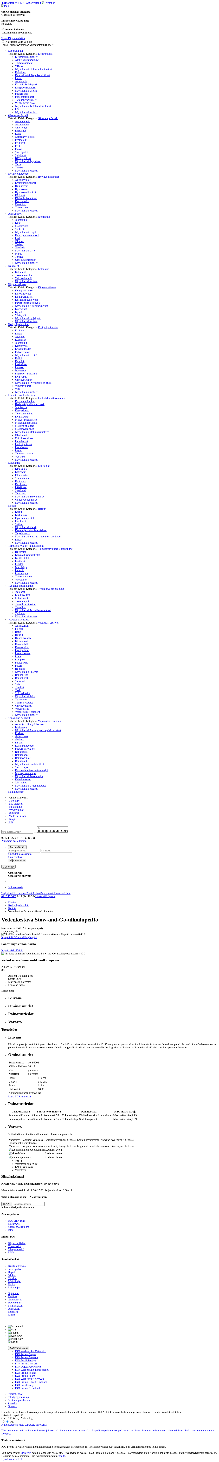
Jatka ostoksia (15, 887)
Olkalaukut (21, 435)
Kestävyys (14, 1223)
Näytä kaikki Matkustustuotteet (32, 432)
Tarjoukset (14, 800)
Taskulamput (22, 601)
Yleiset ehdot (15, 1393)
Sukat (18, 684)
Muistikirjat (21, 567)
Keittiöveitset (22, 345)
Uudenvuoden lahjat (26, 499)
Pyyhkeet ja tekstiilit (26, 373)
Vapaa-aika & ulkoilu (19, 717)
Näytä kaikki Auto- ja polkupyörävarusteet (38, 730)
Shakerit (19, 229)
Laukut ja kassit (23, 444)
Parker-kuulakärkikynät (27, 302)
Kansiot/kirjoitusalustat (27, 555)
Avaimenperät (22, 121)
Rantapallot (21, 751)
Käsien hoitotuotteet (26, 198)
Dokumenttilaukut (25, 401)
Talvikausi (20, 493)
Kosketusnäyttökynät (26, 299)
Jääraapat (20, 591)
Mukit (18, 253)
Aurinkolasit (21, 625)
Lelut (18, 133)
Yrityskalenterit (23, 278)
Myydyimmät (15, 809)
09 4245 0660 (8, 896)
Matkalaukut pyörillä (26, 422)
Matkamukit (21, 225)
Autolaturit (21, 81)
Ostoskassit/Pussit (24, 438)
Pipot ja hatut (22, 650)
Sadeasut (20, 681)
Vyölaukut (20, 456)
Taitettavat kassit (24, 453)
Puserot (19, 665)
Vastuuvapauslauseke (19, 1400)
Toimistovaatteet (24, 702)
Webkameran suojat (25, 102)
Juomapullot (14, 213)
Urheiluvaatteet (23, 705)
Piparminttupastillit (25, 518)
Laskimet (20, 561)
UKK (67, 893)
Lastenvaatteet (22, 653)
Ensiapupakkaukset (25, 182)
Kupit (18, 222)
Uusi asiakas (15, 857)
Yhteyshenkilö (16, 1249)
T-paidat (19, 687)
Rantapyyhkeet (23, 757)
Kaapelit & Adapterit (26, 84)
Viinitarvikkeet (23, 385)
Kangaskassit (22, 410)
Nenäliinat (20, 204)
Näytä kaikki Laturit (26, 90)
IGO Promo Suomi (19, 1348)
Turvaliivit (20, 607)
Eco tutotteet (15, 803)
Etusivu (12, 902)
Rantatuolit (21, 761)
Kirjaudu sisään (17, 860)
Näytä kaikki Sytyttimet (28, 161)
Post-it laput (21, 573)
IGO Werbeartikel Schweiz (29, 1378)
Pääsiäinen (21, 487)
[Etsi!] (35, 832)
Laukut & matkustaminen (22, 395)
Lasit (17, 238)
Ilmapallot (20, 130)
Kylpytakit (21, 376)
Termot (19, 256)
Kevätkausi (21, 484)
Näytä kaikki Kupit (25, 232)
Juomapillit (21, 342)
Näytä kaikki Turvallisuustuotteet (33, 610)
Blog (11, 1229)
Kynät (18, 312)
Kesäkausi (20, 481)
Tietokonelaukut (24, 413)
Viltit (17, 388)
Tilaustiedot (14, 1246)
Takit (18, 690)
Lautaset (19, 367)
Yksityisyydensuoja (18, 1397)
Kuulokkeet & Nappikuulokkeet (32, 75)
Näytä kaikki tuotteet (26, 112)
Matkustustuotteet (24, 425)
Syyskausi (20, 490)
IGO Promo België (25, 1354)
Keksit (18, 539)
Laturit (18, 78)
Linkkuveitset (22, 594)
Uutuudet (13, 812)
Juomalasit (14, 1308)
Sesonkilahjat (22, 478)
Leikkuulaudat (23, 348)
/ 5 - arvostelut (21, 2)
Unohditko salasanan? (20, 853)
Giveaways (21, 127)
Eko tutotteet (19, 893)
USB (18, 109)
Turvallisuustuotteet (25, 604)
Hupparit (20, 668)
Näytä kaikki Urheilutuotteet (30, 785)
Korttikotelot (22, 558)
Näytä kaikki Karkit (25, 527)
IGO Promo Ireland (25, 1372)
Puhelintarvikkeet (24, 96)
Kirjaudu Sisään (17, 847)
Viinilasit (20, 247)
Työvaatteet (21, 699)
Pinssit (18, 149)
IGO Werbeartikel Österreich (30, 1351)
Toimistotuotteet (23, 576)
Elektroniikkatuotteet (26, 56)
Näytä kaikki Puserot (26, 671)
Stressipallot (21, 152)
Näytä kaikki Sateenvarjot (29, 776)
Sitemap (12, 1406)
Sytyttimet (20, 155)
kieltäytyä (26, 1452)
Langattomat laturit (25, 87)
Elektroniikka (15, 50)
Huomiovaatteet (23, 638)
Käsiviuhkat (21, 641)
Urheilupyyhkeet (24, 379)
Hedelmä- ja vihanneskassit (29, 404)
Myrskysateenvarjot (25, 773)
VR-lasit (19, 66)
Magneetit (20, 370)
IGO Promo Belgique (26, 1357)
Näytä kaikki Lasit (25, 250)
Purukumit (20, 521)
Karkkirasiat (21, 515)
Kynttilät (19, 361)
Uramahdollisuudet (18, 1226)
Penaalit (19, 570)
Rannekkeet (21, 678)
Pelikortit (20, 142)
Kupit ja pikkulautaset (27, 235)
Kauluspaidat (22, 647)
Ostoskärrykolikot (24, 136)
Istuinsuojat (21, 727)
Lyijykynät (21, 309)
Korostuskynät (23, 293)
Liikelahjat (14, 462)
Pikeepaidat (21, 662)
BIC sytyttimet (23, 158)
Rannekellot (21, 674)
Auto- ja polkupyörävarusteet (31, 724)
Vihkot (12, 1275)
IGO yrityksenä (16, 1220)
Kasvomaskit (22, 201)
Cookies (12, 1403)
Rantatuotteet (22, 754)
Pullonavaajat (22, 352)
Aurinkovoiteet (23, 179)
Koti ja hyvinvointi (18, 324)
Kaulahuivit (21, 644)
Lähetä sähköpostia (45, 896)
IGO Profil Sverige (25, 1360)
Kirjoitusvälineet (17, 284)
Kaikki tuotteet (16, 791)
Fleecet (19, 628)
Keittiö (18, 333)
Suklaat (19, 524)
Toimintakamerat (24, 63)
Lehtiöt (19, 564)
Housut (19, 634)
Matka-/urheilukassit (26, 419)
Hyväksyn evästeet (11, 1459)
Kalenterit (13, 265)
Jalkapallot (21, 782)
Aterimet (19, 336)
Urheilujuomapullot (25, 259)
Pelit (17, 146)
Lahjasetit (20, 471)
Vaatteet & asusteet (18, 619)
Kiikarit (19, 742)
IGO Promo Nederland (27, 1388)
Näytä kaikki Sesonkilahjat (29, 496)
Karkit (18, 511)
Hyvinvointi (21, 189)
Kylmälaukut (22, 416)
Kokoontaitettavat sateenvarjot (31, 770)
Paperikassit (21, 441)
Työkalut (20, 613)
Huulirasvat (21, 186)
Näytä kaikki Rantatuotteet (29, 764)
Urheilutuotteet (23, 779)
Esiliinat (19, 330)
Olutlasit (19, 241)
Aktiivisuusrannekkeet (27, 59)
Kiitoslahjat (21, 468)
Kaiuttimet (20, 72)
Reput (18, 450)
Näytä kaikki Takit (25, 696)
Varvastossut (22, 708)
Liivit (18, 656)
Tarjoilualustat (22, 533)
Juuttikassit (21, 407)
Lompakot (20, 659)
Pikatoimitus (21, 475)
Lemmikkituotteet (24, 745)
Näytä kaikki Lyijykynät (28, 318)
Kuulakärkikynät (24, 296)
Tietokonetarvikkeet (25, 99)
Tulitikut (19, 167)
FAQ (11, 822)
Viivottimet (21, 579)
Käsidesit (20, 195)
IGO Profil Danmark (26, 1363)
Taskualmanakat (24, 275)
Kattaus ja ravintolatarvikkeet (31, 530)
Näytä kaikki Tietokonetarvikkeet (33, 106)
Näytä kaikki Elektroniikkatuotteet (33, 69)
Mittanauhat (21, 598)
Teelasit (19, 244)
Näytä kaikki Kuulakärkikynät (31, 305)
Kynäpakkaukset (24, 290)
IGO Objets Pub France (28, 1366)
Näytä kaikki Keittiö (26, 355)
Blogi (11, 819)
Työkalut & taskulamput (21, 585)
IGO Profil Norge (24, 1385)
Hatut (18, 631)
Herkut (12, 505)
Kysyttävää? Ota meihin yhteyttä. (19, 937)
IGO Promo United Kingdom (31, 1382)
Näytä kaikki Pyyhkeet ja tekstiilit (33, 382)
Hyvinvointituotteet (18, 173)
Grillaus (19, 739)
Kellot (18, 358)
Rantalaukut (21, 447)
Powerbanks (21, 93)
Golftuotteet (21, 736)
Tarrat (18, 164)
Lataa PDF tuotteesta (19, 1096)
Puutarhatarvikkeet (25, 748)
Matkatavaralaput (24, 428)
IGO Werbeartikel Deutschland (32, 1369)
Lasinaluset (21, 364)
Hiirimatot (20, 551)
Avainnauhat (22, 124)
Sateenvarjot (21, 767)
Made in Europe (17, 816)
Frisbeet (19, 733)
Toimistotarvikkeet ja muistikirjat (25, 545)
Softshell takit (22, 693)
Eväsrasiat (20, 339)
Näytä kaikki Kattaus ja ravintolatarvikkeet (38, 536)
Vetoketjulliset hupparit (27, 711)
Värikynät (20, 315)
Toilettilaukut (22, 207)
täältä (62, 1455)
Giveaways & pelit (18, 115)
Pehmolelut (21, 139)
